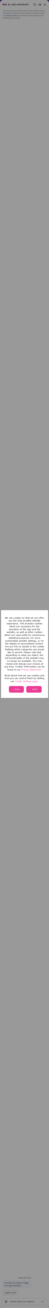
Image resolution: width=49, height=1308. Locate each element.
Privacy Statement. (31, 669)
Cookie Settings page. (26, 681)
